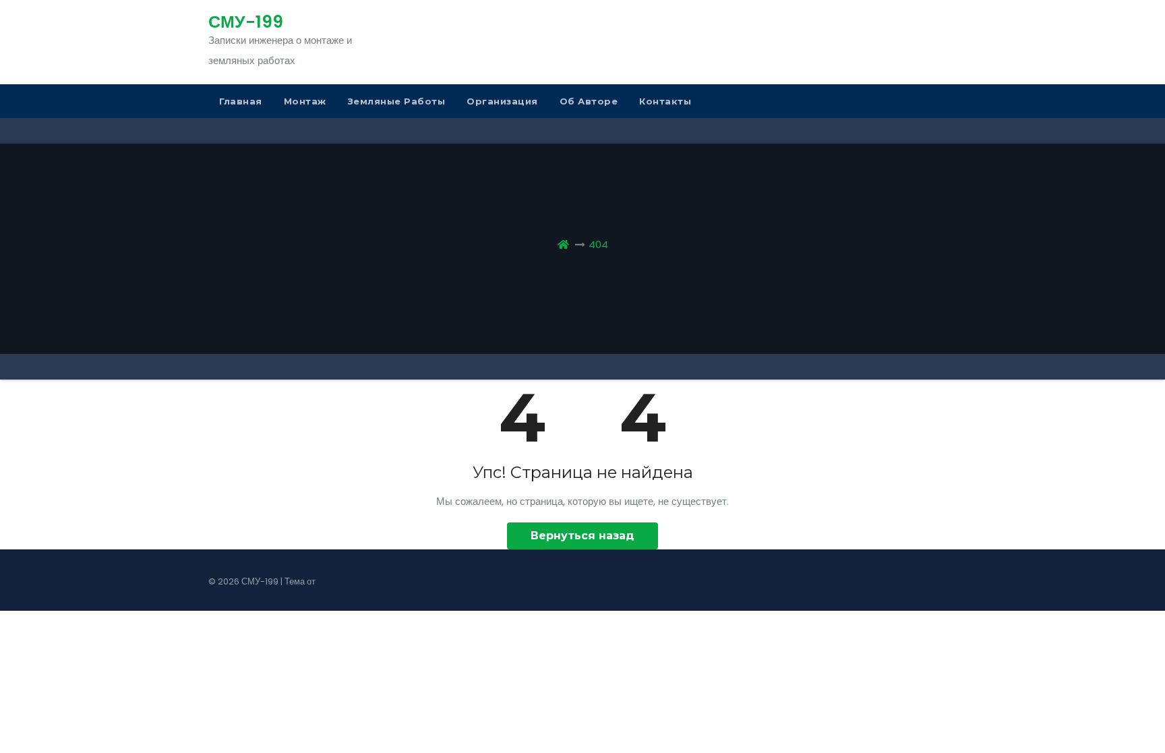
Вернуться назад (582, 535)
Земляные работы (397, 101)
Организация (502, 101)
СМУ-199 (245, 22)
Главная (240, 101)
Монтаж (305, 101)
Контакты (665, 101)
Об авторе (589, 101)
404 (598, 244)
